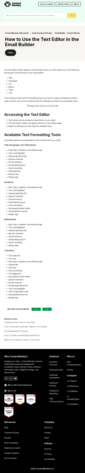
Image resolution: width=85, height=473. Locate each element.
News (46, 438)
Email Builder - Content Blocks (67, 33)
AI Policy (48, 454)
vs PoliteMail (72, 404)
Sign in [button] (76, 4)
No (47, 309)
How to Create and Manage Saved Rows (21, 335)
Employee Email (56, 370)
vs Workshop (72, 386)
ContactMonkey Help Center (17, 33)
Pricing (70, 370)
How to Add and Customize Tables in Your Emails (25, 327)
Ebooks (7, 438)
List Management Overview (16, 331)
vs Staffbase (72, 391)
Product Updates (11, 453)
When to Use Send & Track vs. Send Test (22, 340)
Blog (6, 427)
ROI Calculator (10, 458)
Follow (10, 53)
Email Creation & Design (42, 33)
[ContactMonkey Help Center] (12, 4)
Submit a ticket (63, 4)
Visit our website (46, 4)
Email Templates (11, 443)
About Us (48, 427)
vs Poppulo (72, 381)
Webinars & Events (12, 448)
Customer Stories (11, 433)
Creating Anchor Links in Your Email (19, 322)
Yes (36, 309)
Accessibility (49, 459)
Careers (47, 433)
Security (47, 449)
